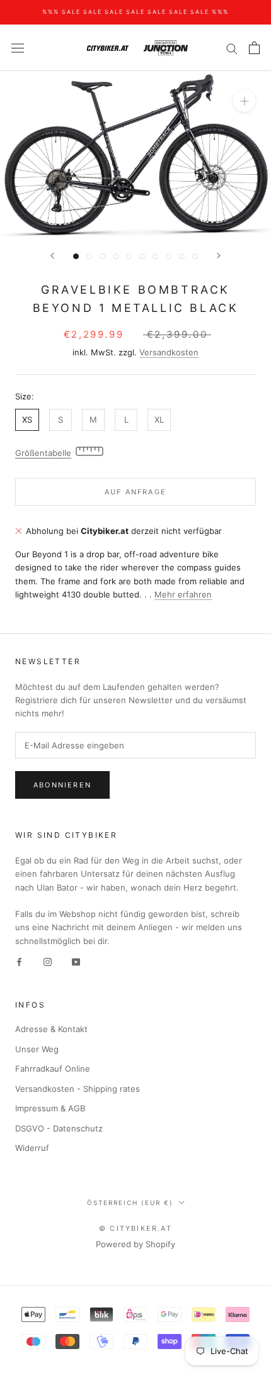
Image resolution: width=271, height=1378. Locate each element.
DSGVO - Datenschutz (59, 1128)
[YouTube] (76, 961)
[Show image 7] (155, 256)
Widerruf (32, 1148)
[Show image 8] (168, 256)
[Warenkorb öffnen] (254, 48)
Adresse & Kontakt (51, 1029)
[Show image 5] (129, 256)
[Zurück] (52, 255)
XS (27, 419)
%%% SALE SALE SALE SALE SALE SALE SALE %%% (135, 11)
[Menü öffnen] (17, 48)
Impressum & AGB (50, 1108)
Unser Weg (37, 1049)
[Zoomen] (244, 101)
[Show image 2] (89, 256)
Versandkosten (169, 352)
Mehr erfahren (183, 594)
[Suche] (232, 48)
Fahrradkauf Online (52, 1069)
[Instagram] (47, 961)
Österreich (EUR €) (130, 1202)
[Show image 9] (182, 256)
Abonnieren (62, 785)
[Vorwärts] (219, 255)
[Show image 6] (142, 256)
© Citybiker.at (135, 1228)
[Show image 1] (76, 256)
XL (159, 419)
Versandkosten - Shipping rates (77, 1089)
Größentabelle (43, 453)
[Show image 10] (195, 256)
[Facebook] (19, 961)
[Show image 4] (115, 256)
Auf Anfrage (135, 491)
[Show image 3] (102, 256)
